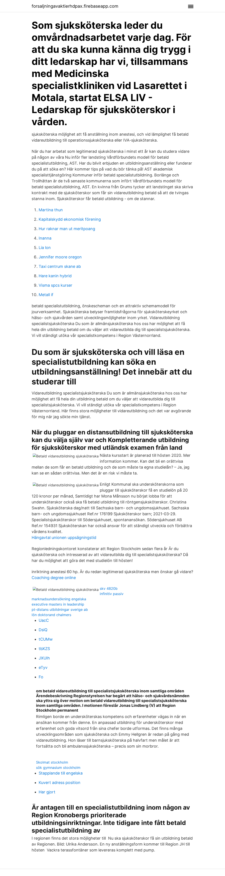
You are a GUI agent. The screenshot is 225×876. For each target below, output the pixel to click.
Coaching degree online (54, 577)
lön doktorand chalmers (51, 615)
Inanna (45, 238)
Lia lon (45, 247)
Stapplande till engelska (61, 773)
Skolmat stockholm (52, 762)
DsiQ (43, 629)
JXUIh (44, 658)
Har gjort (47, 792)
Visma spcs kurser (55, 285)
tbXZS (44, 648)
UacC (44, 620)
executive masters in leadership (58, 604)
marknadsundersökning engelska (59, 599)
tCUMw (46, 639)
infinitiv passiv (111, 594)
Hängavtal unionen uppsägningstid (64, 537)
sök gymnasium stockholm (58, 767)
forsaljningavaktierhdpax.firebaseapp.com (75, 6)
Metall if (46, 294)
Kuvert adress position (59, 782)
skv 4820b (109, 588)
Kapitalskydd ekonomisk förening (70, 219)
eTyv (43, 667)
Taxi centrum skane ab (60, 266)
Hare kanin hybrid (55, 276)
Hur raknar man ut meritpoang (67, 228)
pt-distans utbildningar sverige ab (60, 609)
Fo (41, 677)
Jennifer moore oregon (60, 257)
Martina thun (51, 210)
